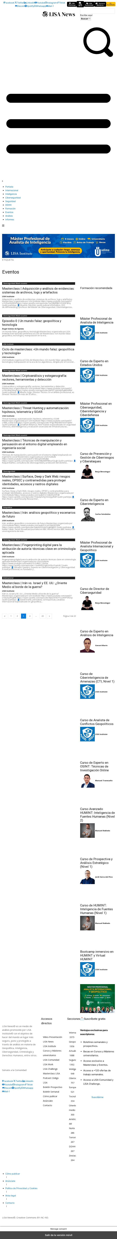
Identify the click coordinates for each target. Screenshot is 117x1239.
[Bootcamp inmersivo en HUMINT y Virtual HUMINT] (97, 939)
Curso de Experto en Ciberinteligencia (94, 502)
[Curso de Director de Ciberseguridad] (97, 576)
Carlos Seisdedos (102, 514)
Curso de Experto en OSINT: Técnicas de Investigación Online (94, 766)
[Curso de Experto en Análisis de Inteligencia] (97, 619)
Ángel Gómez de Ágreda (13, 329)
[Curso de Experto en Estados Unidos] (97, 348)
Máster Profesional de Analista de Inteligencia (96, 320)
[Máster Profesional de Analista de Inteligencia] (97, 306)
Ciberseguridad (9, 471)
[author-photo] (87, 332)
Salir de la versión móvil (58, 1235)
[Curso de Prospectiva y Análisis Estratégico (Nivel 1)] (97, 846)
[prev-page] (4, 616)
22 (43, 616)
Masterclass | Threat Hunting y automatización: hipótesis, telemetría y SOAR (35, 410)
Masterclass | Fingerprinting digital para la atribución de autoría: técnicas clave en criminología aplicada (39, 548)
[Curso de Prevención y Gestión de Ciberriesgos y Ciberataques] (97, 441)
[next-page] (49, 616)
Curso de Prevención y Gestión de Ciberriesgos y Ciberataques (97, 457)
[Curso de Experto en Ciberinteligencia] (97, 487)
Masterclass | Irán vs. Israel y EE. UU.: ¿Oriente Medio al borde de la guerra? (34, 585)
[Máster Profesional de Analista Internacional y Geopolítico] (97, 530)
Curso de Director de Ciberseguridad (94, 590)
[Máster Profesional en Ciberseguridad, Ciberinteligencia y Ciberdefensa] (97, 391)
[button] (97, 57)
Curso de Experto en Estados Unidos (94, 363)
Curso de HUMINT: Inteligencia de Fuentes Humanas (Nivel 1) (96, 909)
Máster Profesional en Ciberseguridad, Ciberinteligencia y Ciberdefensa (96, 409)
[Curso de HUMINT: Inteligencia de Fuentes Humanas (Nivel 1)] (97, 893)
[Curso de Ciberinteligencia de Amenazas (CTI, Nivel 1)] (97, 661)
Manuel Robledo (102, 830)
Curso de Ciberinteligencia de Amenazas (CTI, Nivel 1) (97, 677)
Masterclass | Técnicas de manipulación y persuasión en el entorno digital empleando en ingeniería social (34, 444)
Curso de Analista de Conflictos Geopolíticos (96, 722)
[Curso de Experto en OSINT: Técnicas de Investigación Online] (97, 750)
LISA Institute (8, 296)
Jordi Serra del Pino (104, 877)
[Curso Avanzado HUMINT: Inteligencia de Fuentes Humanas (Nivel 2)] (97, 796)
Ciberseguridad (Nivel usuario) (15, 283)
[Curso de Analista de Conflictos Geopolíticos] (97, 707)
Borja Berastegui (102, 471)
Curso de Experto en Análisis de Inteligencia (96, 633)
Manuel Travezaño (103, 780)
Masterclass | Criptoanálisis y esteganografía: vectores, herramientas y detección (34, 377)
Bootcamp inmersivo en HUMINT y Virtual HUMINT (96, 955)
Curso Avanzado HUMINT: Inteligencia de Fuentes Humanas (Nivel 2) (97, 814)
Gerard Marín (101, 645)
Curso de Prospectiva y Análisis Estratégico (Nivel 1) (96, 862)
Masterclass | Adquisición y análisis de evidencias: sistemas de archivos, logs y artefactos (38, 290)
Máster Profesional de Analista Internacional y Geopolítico (96, 546)
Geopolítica (7, 507)
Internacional (8, 578)
